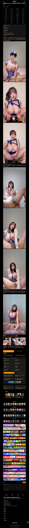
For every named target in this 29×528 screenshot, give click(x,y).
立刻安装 (5, 367)
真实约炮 (12, 8)
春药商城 (17, 8)
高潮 (13, 347)
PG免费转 (12, 13)
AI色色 (11, 21)
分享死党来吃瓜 (20, 351)
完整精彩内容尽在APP (9, 351)
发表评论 (24, 482)
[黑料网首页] (14, 1)
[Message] (20, 382)
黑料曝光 (23, 347)
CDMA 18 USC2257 (17, 527)
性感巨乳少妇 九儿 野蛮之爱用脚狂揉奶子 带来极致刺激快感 (10, 336)
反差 (4, 348)
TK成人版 (23, 18)
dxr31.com (16, 364)
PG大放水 (23, 13)
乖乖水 (23, 8)
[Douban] (16, 382)
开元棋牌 (17, 10)
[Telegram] (11, 382)
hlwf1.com (5, 26)
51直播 (17, 13)
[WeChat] (13, 382)
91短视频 (12, 18)
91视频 (11, 23)
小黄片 (17, 21)
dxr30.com (5, 364)
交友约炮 (6, 8)
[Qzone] (17, 382)
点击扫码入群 (16, 370)
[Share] (8, 382)
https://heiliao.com (6, 502)
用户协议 (11, 527)
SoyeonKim (5, 347)
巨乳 (8, 347)
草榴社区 (6, 21)
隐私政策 (13, 527)
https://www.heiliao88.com (7, 503)
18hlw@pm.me (5, 35)
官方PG (11, 10)
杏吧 (5, 23)
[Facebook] (10, 382)
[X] (14, 382)
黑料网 (16, 347)
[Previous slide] (4, 395)
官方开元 (23, 10)
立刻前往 (16, 367)
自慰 (10, 347)
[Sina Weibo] (18, 382)
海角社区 (6, 18)
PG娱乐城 (6, 10)
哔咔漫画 (23, 21)
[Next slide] (25, 395)
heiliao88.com (5, 31)
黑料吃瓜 (19, 347)
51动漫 (17, 23)
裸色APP (23, 23)
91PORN (17, 18)
